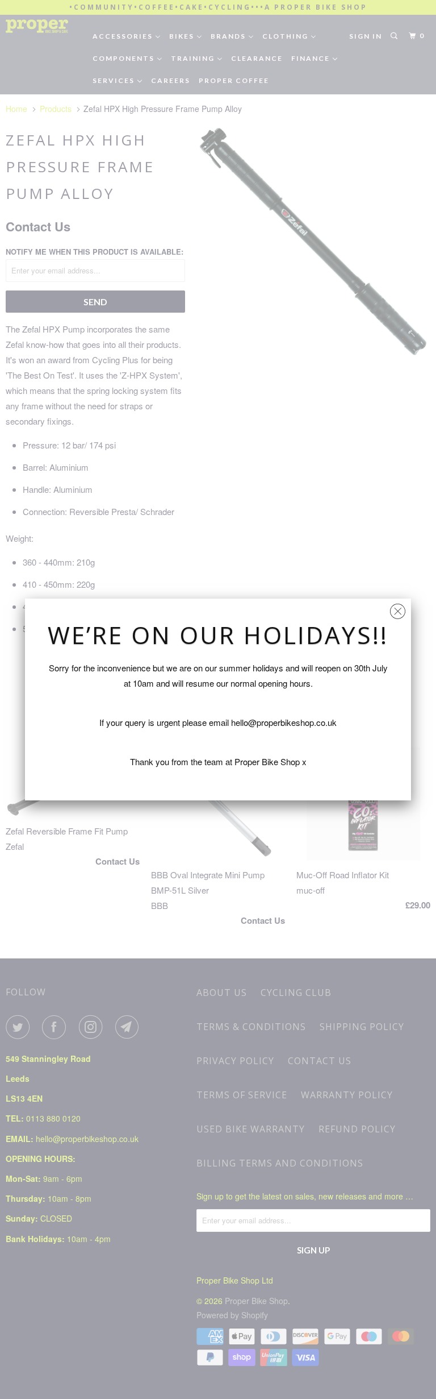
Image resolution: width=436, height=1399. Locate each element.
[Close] (397, 608)
